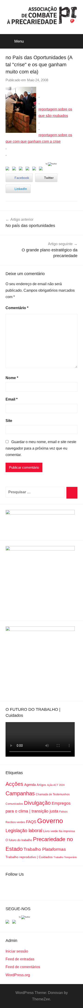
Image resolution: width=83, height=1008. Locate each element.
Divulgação (37, 803)
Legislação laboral (24, 830)
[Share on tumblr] (35, 169)
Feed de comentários (23, 967)
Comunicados (14, 803)
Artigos (41, 785)
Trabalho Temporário (65, 857)
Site (9, 421)
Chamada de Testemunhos (53, 794)
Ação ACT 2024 (56, 785)
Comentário (17, 308)
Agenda (30, 785)
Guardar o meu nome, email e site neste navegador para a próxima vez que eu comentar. (41, 448)
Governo (50, 821)
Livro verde (50, 831)
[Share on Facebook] (8, 169)
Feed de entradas (20, 959)
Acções (14, 784)
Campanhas (20, 793)
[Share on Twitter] (15, 169)
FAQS (31, 822)
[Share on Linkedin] (28, 169)
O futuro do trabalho (19, 840)
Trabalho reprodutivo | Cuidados (29, 857)
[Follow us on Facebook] (8, 922)
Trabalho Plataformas (45, 849)
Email (12, 399)
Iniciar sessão (17, 951)
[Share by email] (41, 169)
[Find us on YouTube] (15, 922)
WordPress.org (18, 975)
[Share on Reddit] (21, 169)
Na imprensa (67, 831)
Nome (12, 378)
